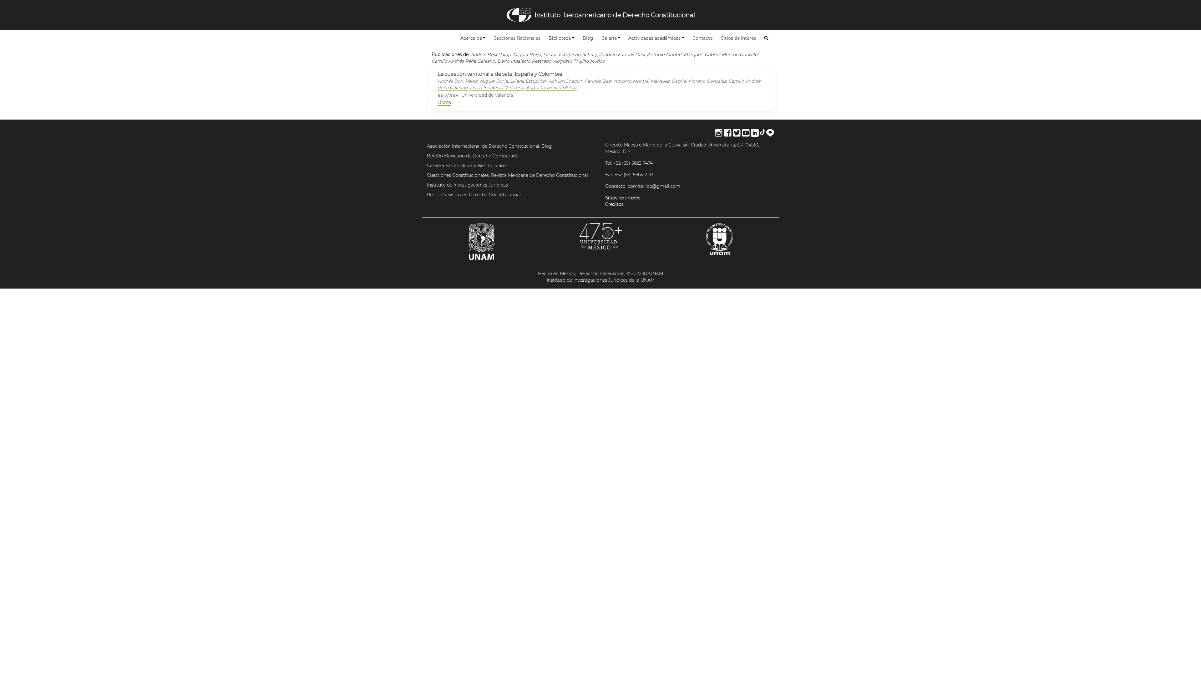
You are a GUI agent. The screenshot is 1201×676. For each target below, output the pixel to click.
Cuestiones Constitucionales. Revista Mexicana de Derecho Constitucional (507, 175)
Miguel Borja (494, 81)
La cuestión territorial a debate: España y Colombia (500, 74)
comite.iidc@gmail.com (654, 186)
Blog (589, 38)
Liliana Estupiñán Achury (537, 81)
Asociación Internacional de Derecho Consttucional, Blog (489, 146)
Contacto (703, 38)
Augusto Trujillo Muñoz (551, 87)
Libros (444, 102)
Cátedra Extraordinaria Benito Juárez (467, 165)
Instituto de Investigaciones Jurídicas (467, 185)
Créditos (614, 204)
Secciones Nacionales (518, 38)
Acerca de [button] (471, 38)
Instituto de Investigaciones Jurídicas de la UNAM (601, 280)
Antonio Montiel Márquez (641, 81)
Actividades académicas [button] (654, 38)
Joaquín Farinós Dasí (589, 81)
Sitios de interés (739, 38)
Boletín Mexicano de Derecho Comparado (473, 156)
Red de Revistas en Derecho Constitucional (474, 194)
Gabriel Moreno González (698, 81)
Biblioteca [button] (560, 38)
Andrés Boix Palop (458, 81)
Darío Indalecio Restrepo (497, 87)
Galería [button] (609, 38)
